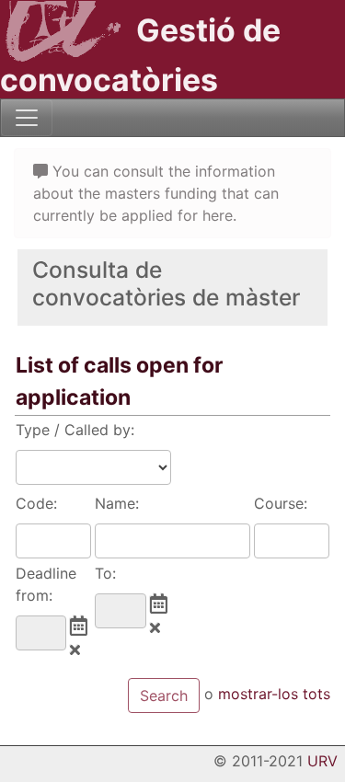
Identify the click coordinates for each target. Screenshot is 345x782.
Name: (117, 503)
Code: (36, 503)
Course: (280, 503)
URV (322, 761)
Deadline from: (46, 584)
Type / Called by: (75, 429)
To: (105, 573)
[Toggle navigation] (26, 117)
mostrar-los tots (274, 694)
